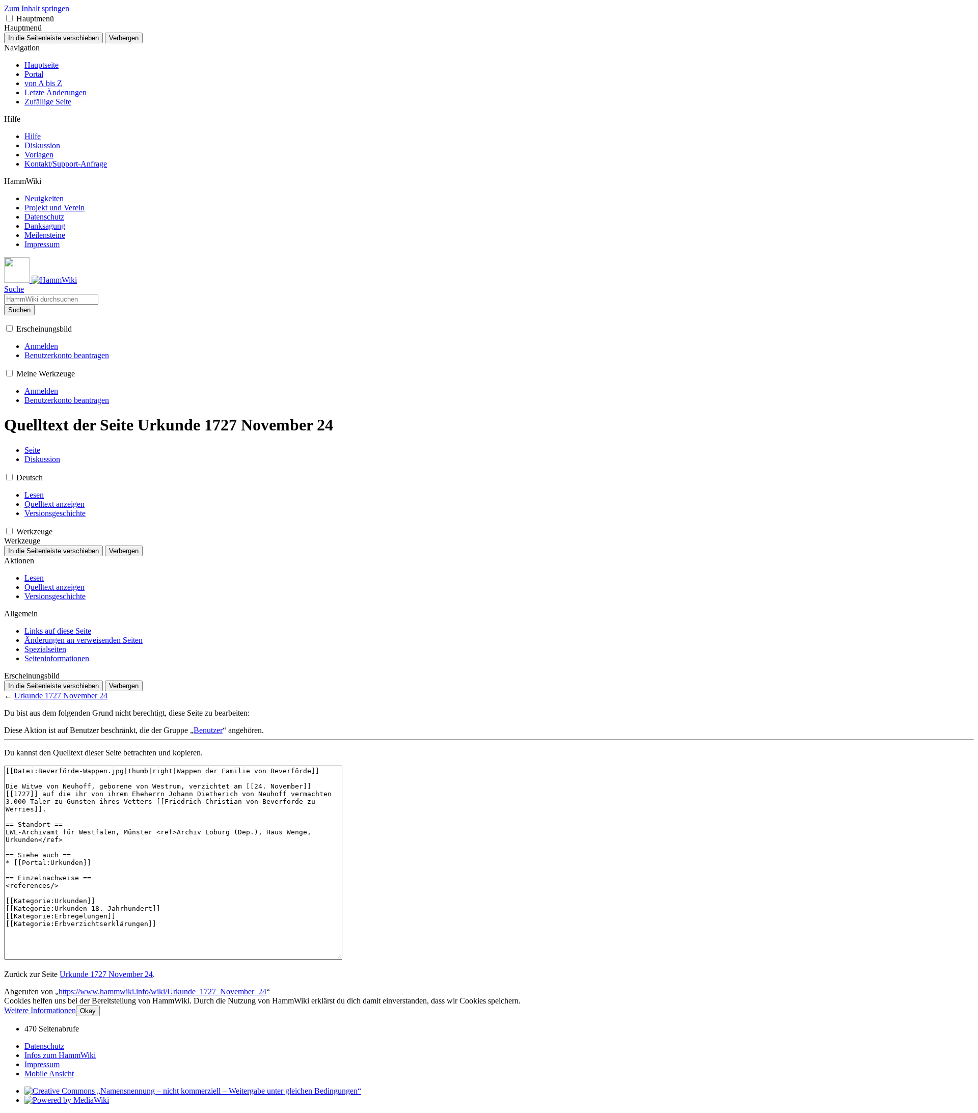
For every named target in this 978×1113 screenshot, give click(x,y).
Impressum (42, 1064)
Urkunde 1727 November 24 (60, 695)
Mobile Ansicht (49, 1073)
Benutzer (208, 730)
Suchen (19, 310)
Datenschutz (44, 1046)
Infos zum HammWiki (60, 1055)
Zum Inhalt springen (36, 8)
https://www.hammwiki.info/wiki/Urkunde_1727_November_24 (162, 991)
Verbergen (124, 38)
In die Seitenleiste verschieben (53, 38)
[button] (9, 18)
